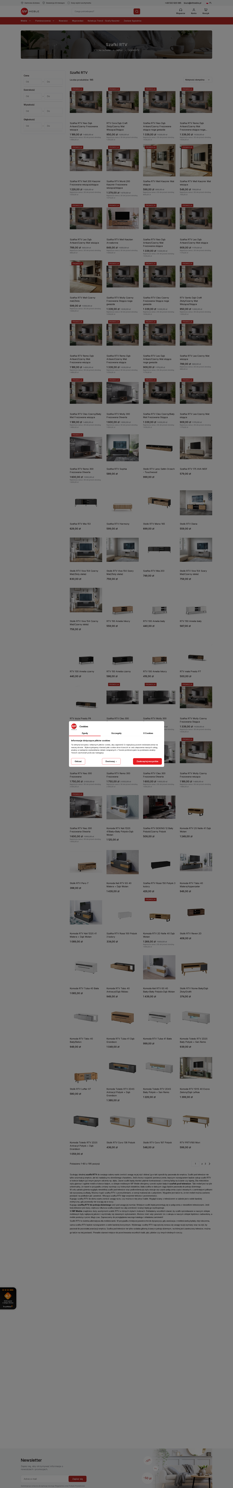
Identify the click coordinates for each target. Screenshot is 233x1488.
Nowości (63, 21)
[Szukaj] (137, 11)
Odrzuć (78, 761)
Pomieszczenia (43, 21)
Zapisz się (77, 1479)
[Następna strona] (209, 1163)
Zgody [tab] (85, 733)
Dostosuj (110, 761)
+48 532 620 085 (173, 3)
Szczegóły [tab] (116, 733)
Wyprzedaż (78, 21)
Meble (24, 21)
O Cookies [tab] (148, 733)
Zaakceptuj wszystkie (147, 761)
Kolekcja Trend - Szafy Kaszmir (103, 21)
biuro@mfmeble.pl (192, 3)
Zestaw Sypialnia (132, 21)
